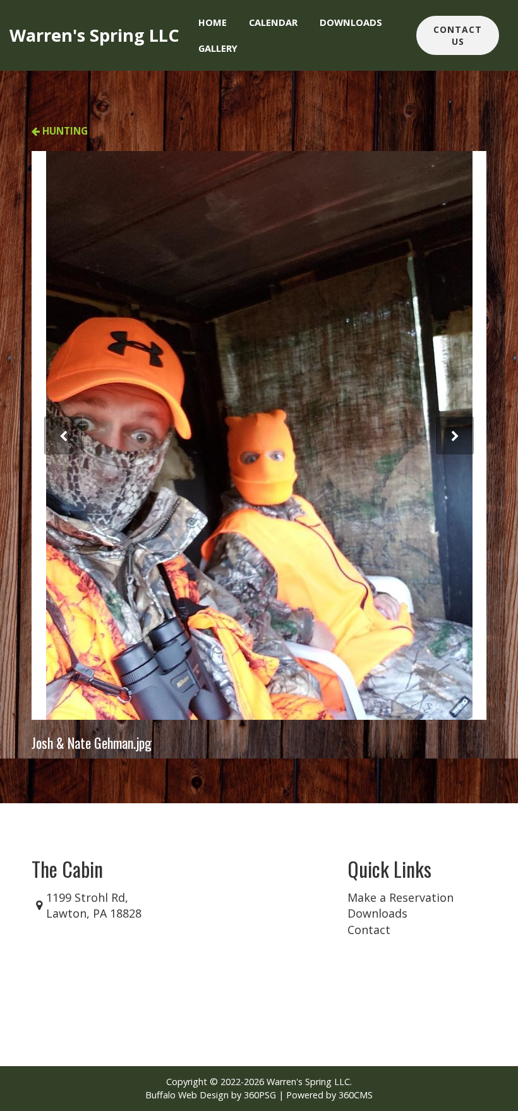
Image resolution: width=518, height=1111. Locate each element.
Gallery (218, 48)
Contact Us (457, 35)
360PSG (260, 1095)
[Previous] (63, 435)
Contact (368, 929)
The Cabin (67, 868)
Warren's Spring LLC (94, 35)
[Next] (455, 435)
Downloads (351, 22)
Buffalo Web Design (187, 1095)
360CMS (356, 1095)
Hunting (64, 130)
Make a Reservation (400, 897)
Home (212, 22)
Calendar (273, 22)
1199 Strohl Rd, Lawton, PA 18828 (94, 905)
